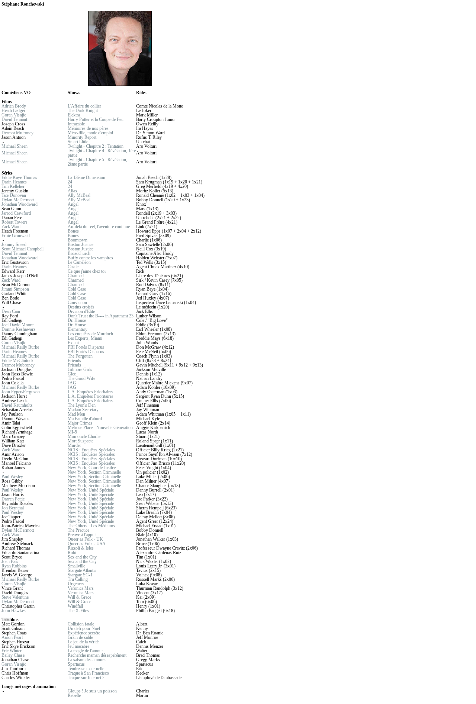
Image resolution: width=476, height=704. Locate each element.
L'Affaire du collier (84, 106)
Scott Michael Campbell (22, 249)
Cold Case (77, 289)
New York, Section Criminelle (94, 472)
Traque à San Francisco (88, 673)
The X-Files (78, 610)
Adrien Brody (13, 106)
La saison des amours (87, 659)
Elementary (77, 329)
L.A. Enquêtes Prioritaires (90, 392)
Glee (72, 374)
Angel (73, 204)
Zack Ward (10, 226)
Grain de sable (80, 637)
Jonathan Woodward (19, 204)
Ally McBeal (79, 195)
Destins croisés (81, 307)
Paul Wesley (12, 476)
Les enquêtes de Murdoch (90, 334)
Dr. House (77, 320)
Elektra (74, 115)
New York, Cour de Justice (92, 467)
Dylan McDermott (17, 200)
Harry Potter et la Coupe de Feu (95, 119)
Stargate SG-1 (80, 575)
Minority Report (82, 137)
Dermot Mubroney (18, 365)
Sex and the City (82, 557)
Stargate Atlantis (82, 570)
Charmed (76, 275)
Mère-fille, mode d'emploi (90, 133)
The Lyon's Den (82, 405)
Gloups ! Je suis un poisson (92, 691)
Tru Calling (78, 579)
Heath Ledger (13, 110)
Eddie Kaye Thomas (19, 177)
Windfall (75, 606)
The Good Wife (81, 378)
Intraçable (76, 124)
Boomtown (77, 240)
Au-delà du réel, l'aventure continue (99, 226)
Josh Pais (9, 561)
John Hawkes (13, 610)
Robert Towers (14, 222)
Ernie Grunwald (15, 235)
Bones (73, 231)
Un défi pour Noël (84, 628)
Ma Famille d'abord (85, 418)
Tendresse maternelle (86, 668)
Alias (72, 191)
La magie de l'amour (85, 651)
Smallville (76, 566)
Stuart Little (78, 142)
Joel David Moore (17, 325)
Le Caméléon (79, 262)
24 (70, 182)
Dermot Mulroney (17, 133)
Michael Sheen (14, 146)
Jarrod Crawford (16, 213)
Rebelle (74, 695)
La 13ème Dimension (86, 177)
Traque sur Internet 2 (86, 677)
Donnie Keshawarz (18, 329)
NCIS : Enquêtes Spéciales (91, 450)
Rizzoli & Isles (81, 548)
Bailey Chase (13, 655)
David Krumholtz (16, 405)
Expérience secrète (84, 633)
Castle (73, 267)
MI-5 (72, 432)
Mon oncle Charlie (84, 436)
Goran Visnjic (13, 115)
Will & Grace (79, 597)
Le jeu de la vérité (83, 642)
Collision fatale (81, 624)
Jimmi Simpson (15, 289)
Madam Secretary (83, 409)
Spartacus (76, 664)
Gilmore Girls (80, 369)
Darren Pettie (13, 499)
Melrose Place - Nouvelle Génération (100, 427)
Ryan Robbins (14, 566)
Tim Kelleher (13, 186)
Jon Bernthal (12, 508)
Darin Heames (14, 182)
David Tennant (14, 119)
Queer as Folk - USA (87, 543)
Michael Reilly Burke (20, 347)
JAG (72, 383)
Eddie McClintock (17, 360)
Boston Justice (80, 244)
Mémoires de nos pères (88, 128)
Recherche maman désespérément (97, 655)
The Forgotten (80, 356)
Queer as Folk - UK (85, 539)
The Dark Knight (83, 110)
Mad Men (76, 414)
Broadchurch (79, 253)
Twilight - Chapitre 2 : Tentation (95, 146)
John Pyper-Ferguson (20, 392)
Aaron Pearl (12, 637)
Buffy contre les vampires (90, 258)
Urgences (76, 584)
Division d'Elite (81, 311)
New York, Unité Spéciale (91, 490)
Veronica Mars (81, 588)
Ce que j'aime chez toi (87, 271)
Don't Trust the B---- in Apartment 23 (101, 316)
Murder (74, 445)
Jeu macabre (78, 646)
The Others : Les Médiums (91, 526)
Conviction (77, 302)
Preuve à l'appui (82, 534)
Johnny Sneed (13, 244)
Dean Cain (10, 311)
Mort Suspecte (80, 441)
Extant (73, 342)
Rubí (72, 552)
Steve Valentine (15, 597)
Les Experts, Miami (85, 338)
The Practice (78, 530)
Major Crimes (80, 423)
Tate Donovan (13, 195)
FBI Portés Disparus (86, 347)
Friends (74, 360)
